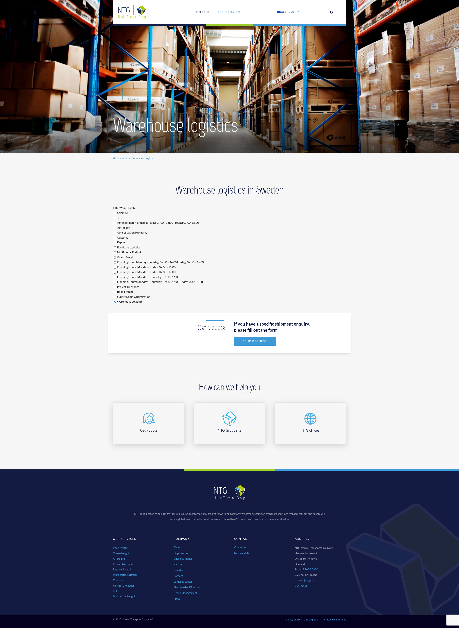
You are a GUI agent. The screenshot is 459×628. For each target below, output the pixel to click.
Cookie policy (311, 619)
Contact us (301, 585)
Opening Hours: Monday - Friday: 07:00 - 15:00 (146, 267)
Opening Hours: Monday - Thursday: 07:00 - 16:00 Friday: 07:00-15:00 (160, 281)
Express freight (122, 569)
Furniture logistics (123, 585)
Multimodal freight (124, 596)
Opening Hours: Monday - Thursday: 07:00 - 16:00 (148, 277)
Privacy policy (293, 619)
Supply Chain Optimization (133, 296)
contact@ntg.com (305, 580)
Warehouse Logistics (130, 301)
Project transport (123, 564)
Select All (122, 212)
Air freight (119, 558)
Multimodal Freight (129, 252)
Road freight (120, 547)
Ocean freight (121, 553)
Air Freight (123, 227)
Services (125, 158)
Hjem (116, 158)
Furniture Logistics (128, 247)
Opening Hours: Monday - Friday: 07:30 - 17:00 (146, 272)
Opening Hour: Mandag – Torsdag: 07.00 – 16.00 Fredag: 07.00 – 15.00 (160, 262)
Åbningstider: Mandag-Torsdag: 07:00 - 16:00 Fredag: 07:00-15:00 (158, 222)
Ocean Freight (126, 257)
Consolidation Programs (132, 232)
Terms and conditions (334, 619)
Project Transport (128, 286)
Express (122, 242)
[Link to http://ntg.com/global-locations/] (331, 12)
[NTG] (132, 6)
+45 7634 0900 (308, 569)
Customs (122, 237)
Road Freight (125, 291)
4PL (119, 217)
